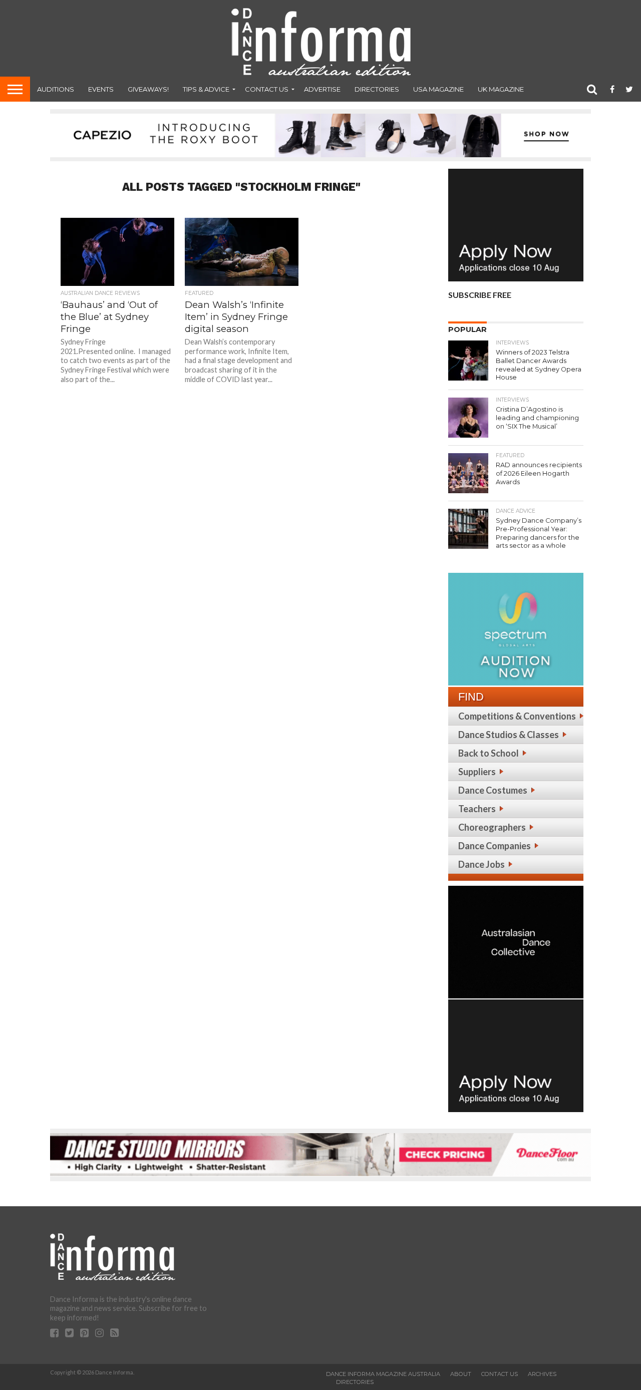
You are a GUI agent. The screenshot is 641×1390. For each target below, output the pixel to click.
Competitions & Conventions (517, 716)
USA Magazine (438, 89)
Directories (377, 89)
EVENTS (101, 89)
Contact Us (266, 89)
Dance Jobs (481, 864)
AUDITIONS (55, 89)
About (460, 1373)
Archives (542, 1373)
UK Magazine (501, 89)
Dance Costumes (492, 790)
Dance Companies (494, 845)
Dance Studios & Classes (508, 734)
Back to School (488, 753)
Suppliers (477, 771)
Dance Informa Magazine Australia (383, 1373)
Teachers (477, 808)
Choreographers (492, 827)
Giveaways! (148, 89)
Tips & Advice (206, 89)
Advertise (322, 89)
